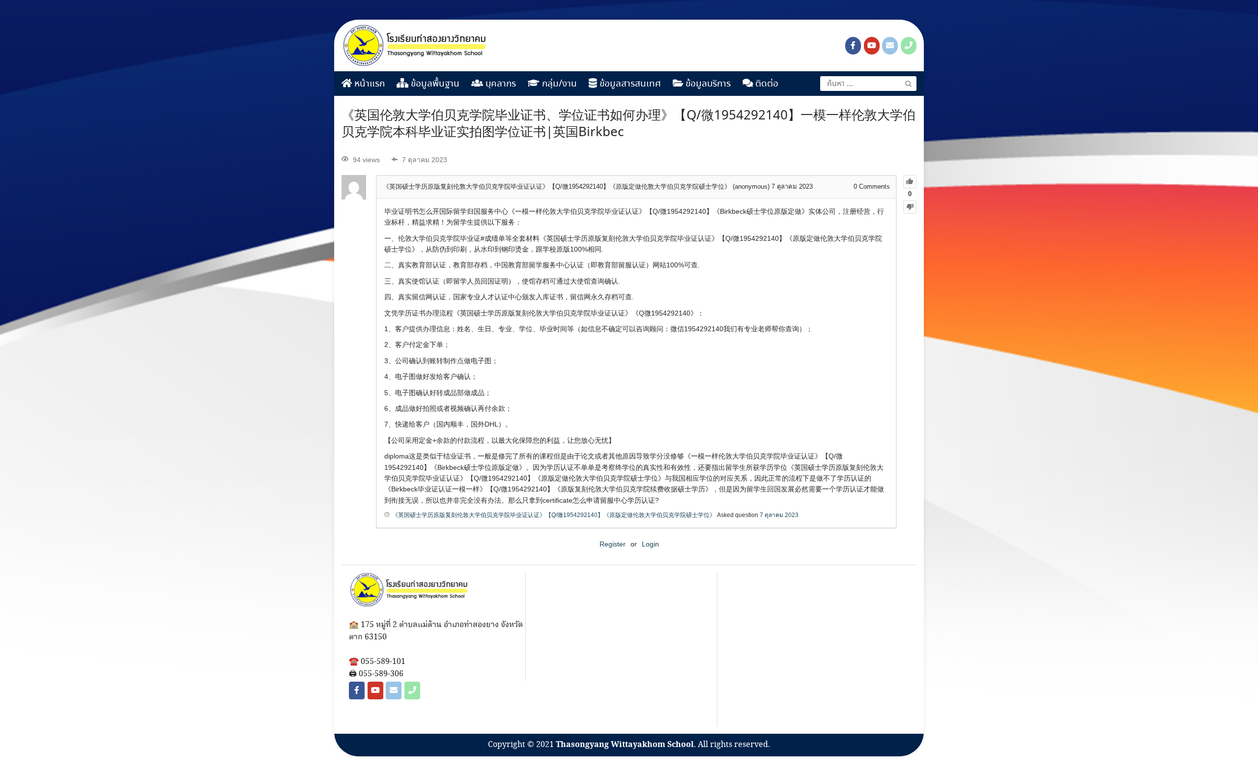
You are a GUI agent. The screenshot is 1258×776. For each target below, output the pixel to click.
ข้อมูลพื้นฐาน (433, 84)
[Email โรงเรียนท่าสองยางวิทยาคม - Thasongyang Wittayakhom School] (890, 46)
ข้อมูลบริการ (707, 84)
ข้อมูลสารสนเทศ (629, 84)
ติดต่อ (765, 84)
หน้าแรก (368, 84)
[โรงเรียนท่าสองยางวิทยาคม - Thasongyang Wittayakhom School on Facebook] (853, 46)
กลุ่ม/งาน (558, 84)
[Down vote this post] (909, 207)
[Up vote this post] (909, 181)
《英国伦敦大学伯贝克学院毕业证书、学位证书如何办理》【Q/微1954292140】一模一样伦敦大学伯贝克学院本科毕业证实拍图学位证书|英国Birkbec (628, 124)
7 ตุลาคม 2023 (779, 515)
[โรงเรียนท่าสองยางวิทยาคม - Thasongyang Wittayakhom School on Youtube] (872, 46)
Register (613, 544)
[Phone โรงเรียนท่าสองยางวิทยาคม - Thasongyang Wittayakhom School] (908, 46)
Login (650, 544)
